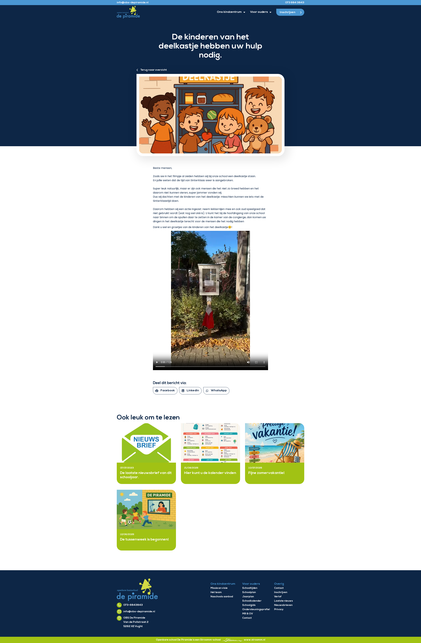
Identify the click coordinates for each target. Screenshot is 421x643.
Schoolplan (249, 592)
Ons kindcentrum (229, 12)
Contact (247, 618)
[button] (165, 390)
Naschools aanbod (221, 597)
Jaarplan (248, 597)
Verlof (278, 597)
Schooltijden (249, 588)
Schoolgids (249, 605)
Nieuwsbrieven (283, 605)
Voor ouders (259, 12)
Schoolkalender (251, 601)
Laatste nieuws (283, 601)
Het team (216, 592)
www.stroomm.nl (254, 640)
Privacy (278, 609)
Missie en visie (219, 588)
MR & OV (247, 614)
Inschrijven (280, 592)
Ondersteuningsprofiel (256, 609)
